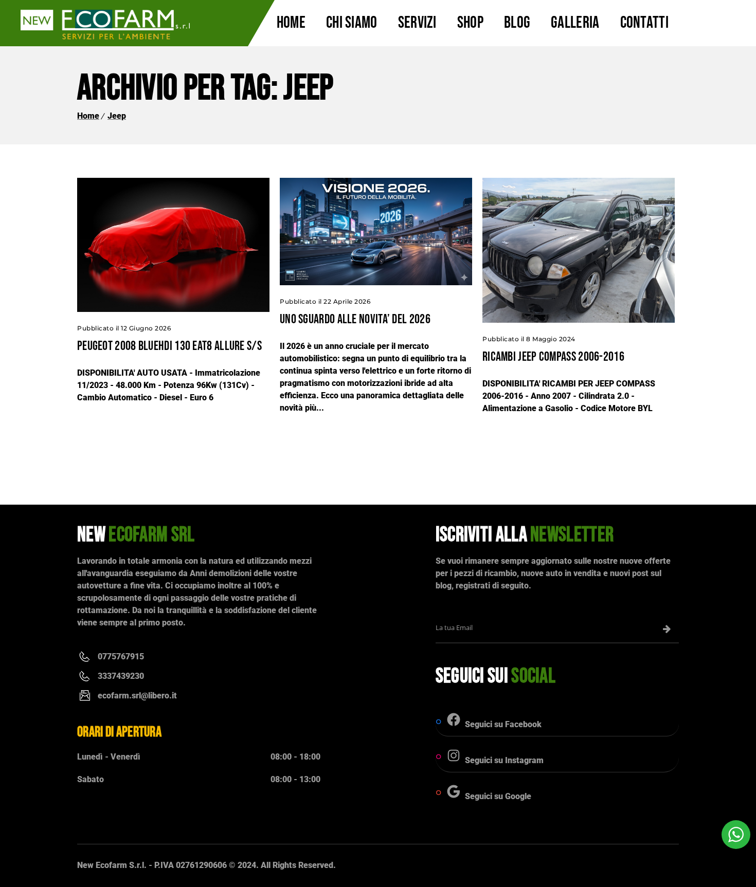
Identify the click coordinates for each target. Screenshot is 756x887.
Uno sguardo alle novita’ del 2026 (355, 319)
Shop (470, 23)
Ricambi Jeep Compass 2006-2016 (553, 357)
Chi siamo (351, 23)
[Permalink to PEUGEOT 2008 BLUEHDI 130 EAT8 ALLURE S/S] (173, 309)
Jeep (116, 116)
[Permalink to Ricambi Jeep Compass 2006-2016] (578, 320)
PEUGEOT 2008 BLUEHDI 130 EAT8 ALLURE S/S (169, 346)
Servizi (417, 23)
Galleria (575, 23)
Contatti (644, 23)
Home (291, 23)
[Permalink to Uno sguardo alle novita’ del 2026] (376, 282)
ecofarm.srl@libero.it (137, 695)
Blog (517, 23)
